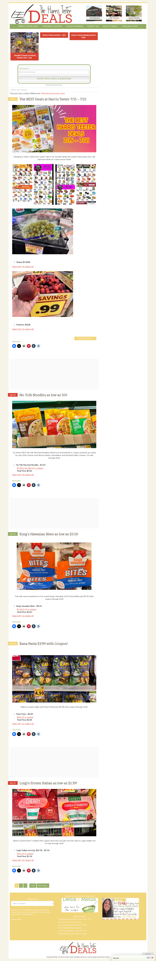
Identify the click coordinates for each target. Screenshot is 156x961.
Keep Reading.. (85, 338)
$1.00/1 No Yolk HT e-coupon (30, 468)
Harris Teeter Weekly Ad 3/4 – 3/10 (84, 36)
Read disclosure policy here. (53, 93)
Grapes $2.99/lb (23, 262)
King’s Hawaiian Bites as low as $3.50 (49, 534)
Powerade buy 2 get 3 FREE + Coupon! (72, 934)
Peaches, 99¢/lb (23, 324)
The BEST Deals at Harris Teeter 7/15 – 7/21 (25, 56)
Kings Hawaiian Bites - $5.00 (29, 606)
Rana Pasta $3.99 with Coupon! (44, 644)
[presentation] (9, 185)
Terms (52, 85)
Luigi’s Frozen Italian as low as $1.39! (48, 783)
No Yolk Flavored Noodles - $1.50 (30, 465)
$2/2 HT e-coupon (25, 717)
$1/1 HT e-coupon (25, 853)
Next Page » (43, 885)
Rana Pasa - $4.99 (24, 714)
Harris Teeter (16, 914)
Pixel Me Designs (104, 957)
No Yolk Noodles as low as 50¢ (44, 395)
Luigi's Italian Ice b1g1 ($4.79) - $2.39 (32, 850)
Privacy (59, 85)
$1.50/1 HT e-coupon (26, 609)
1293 (33, 885)
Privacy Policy (16, 919)
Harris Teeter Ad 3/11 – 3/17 (54, 35)
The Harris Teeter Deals (41, 14)
